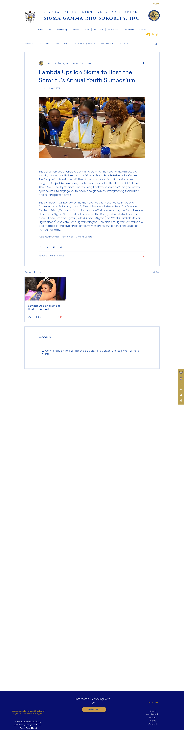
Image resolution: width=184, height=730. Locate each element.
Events (152, 717)
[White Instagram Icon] (181, 389)
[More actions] (143, 63)
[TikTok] (181, 401)
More (122, 43)
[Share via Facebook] (40, 247)
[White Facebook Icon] (181, 384)
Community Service (85, 43)
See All (156, 271)
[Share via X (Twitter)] (47, 247)
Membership (107, 43)
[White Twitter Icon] (181, 395)
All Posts (28, 43)
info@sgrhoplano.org (31, 721)
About (153, 711)
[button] (156, 43)
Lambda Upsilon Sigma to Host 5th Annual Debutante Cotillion (44, 307)
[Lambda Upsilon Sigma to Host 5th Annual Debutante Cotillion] (45, 288)
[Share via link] (61, 247)
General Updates (85, 236)
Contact (152, 724)
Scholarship (44, 43)
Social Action (62, 43)
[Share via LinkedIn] (54, 247)
